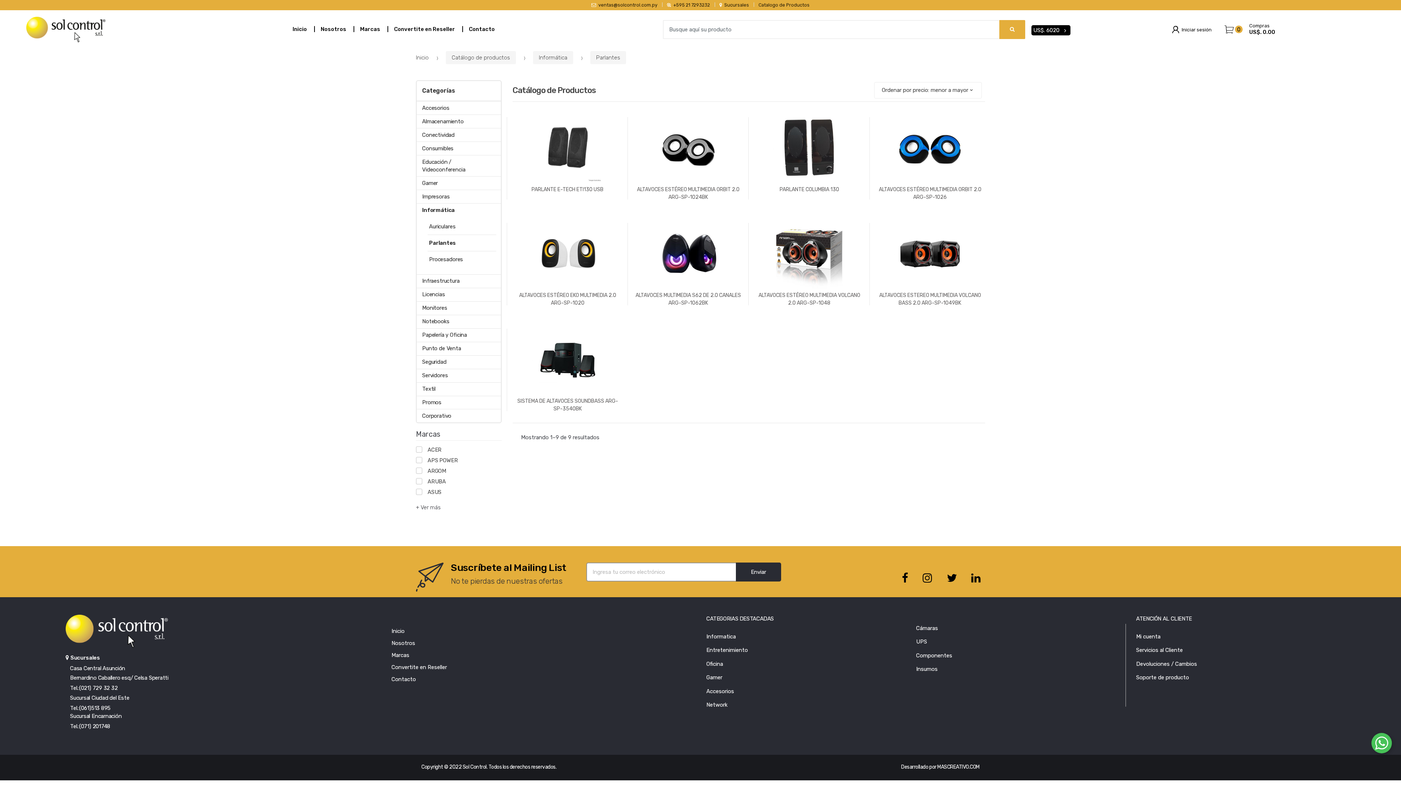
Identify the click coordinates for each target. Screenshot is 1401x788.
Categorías (438, 90)
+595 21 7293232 (691, 5)
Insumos (927, 669)
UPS (921, 641)
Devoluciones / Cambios (1166, 664)
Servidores (435, 375)
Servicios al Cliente (1159, 650)
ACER (434, 450)
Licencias (433, 294)
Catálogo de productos (481, 57)
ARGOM (437, 471)
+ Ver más (428, 507)
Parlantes (608, 57)
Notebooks (435, 321)
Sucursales (736, 5)
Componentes (934, 655)
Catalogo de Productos (784, 5)
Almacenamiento (443, 121)
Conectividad (438, 135)
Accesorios (435, 108)
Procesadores (446, 259)
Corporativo (436, 416)
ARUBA (437, 481)
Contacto (482, 29)
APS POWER (443, 460)
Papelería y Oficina (444, 335)
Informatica (721, 636)
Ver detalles (688, 329)
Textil (429, 389)
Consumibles (438, 148)
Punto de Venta (441, 348)
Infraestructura (441, 281)
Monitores (434, 308)
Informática (553, 57)
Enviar (758, 572)
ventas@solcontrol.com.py (627, 5)
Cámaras (927, 628)
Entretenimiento (727, 650)
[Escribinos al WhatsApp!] (1381, 744)
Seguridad (434, 362)
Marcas (370, 29)
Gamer (430, 183)
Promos (431, 402)
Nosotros (333, 29)
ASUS (434, 492)
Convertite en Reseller (424, 29)
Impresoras (436, 196)
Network (716, 705)
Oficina (714, 664)
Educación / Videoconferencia (444, 166)
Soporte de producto (1162, 677)
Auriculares (442, 226)
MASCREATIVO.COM (958, 767)
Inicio (300, 29)
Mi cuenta (1148, 636)
